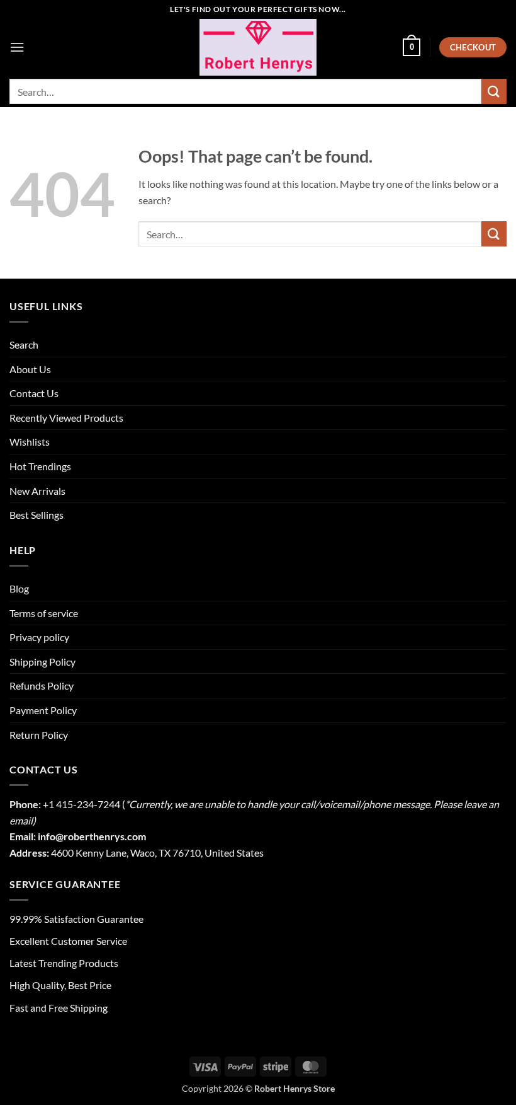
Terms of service (43, 613)
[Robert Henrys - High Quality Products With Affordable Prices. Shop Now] (258, 47)
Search (23, 344)
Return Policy (38, 735)
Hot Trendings (40, 466)
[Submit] (494, 91)
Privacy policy (39, 637)
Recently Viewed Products (66, 418)
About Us (30, 369)
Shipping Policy (42, 662)
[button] (17, 47)
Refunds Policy (41, 685)
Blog (19, 588)
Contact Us (34, 393)
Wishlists (29, 442)
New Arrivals (37, 491)
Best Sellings (36, 515)
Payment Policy (43, 710)
